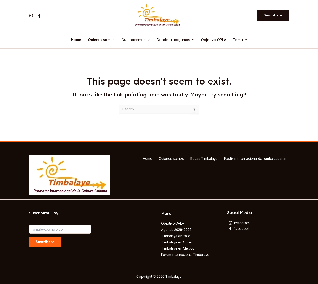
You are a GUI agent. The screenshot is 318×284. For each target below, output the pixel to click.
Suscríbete (45, 242)
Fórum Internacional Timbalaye (185, 254)
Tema (238, 40)
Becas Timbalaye (204, 158)
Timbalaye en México (177, 248)
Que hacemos (133, 40)
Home (76, 40)
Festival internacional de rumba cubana (255, 158)
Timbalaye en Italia (175, 235)
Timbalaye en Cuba (176, 242)
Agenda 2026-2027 (176, 229)
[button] (273, 15)
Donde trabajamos (173, 40)
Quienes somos (101, 40)
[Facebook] (39, 16)
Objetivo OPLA (213, 40)
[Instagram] (31, 16)
